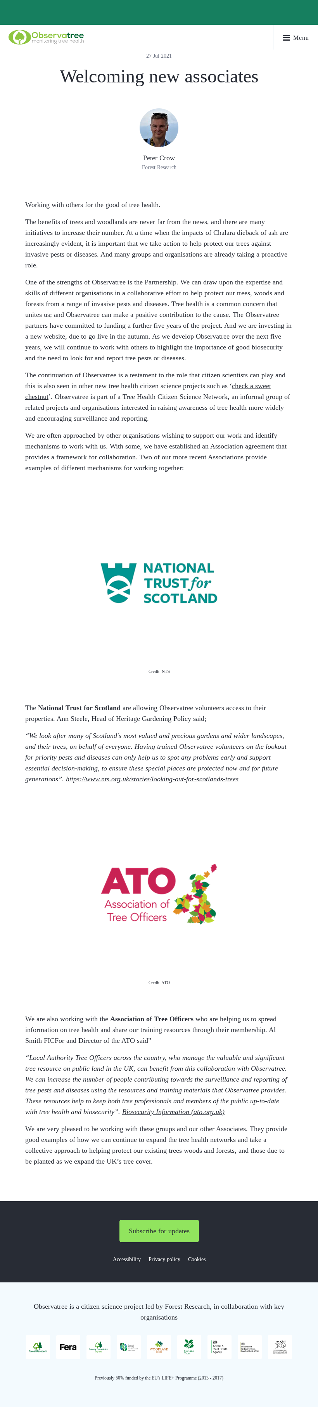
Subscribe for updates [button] (159, 1231)
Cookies (197, 1259)
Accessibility (127, 1259)
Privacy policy (164, 1259)
